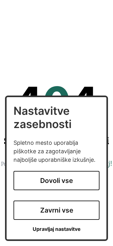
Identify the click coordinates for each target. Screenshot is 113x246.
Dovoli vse (56, 180)
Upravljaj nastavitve (57, 229)
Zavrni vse (56, 210)
